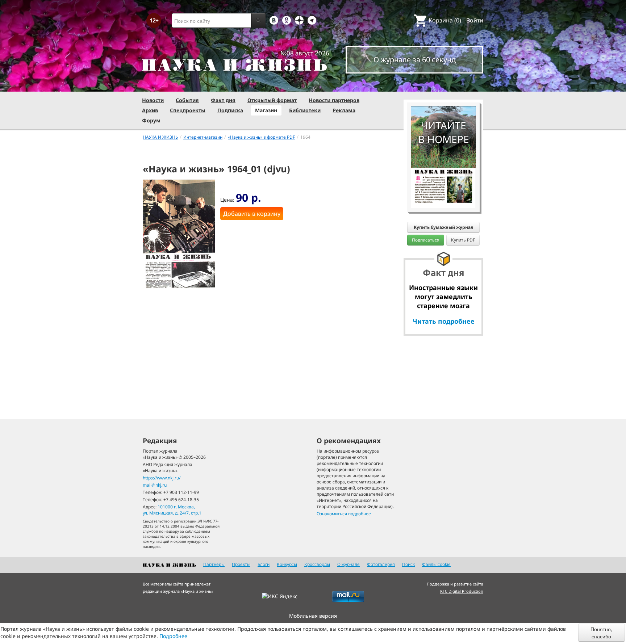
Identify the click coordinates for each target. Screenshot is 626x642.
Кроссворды (317, 564)
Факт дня (223, 100)
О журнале (348, 564)
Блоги (264, 564)
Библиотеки (305, 110)
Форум (151, 120)
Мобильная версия (313, 615)
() (445, 20)
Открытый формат (272, 100)
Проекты (241, 564)
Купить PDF (463, 240)
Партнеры (214, 564)
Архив (150, 110)
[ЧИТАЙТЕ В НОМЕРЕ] (443, 85)
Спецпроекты (187, 110)
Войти (474, 20)
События (187, 100)
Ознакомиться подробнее (344, 514)
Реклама (344, 110)
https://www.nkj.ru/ (161, 478)
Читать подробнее (444, 321)
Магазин (266, 110)
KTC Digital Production (461, 591)
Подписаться (425, 240)
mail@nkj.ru (155, 485)
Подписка (230, 110)
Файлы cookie (436, 564)
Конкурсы (287, 564)
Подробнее (173, 636)
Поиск (408, 564)
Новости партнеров (334, 100)
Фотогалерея (381, 564)
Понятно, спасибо (601, 632)
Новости (153, 100)
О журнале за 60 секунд (414, 59)
